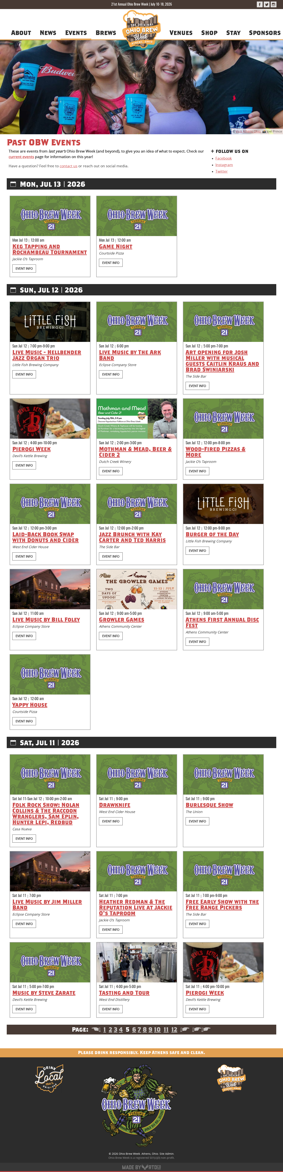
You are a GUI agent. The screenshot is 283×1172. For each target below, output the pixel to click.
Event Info (24, 268)
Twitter (221, 171)
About (21, 32)
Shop (209, 32)
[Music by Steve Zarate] (50, 962)
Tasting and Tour (124, 992)
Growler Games (121, 619)
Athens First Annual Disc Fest (222, 622)
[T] (267, 4)
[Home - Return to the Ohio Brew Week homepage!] (141, 29)
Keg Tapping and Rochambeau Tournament (49, 249)
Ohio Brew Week (129, 1153)
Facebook (223, 158)
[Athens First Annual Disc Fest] (223, 589)
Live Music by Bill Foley (46, 619)
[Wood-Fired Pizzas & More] (223, 419)
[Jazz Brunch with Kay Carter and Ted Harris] (137, 504)
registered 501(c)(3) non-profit (155, 1158)
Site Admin (167, 1153)
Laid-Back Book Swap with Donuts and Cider (45, 537)
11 (166, 1029)
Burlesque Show (209, 805)
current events (21, 156)
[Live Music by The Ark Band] (137, 322)
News (48, 32)
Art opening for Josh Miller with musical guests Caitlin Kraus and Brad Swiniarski (222, 360)
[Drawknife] (137, 775)
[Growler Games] (137, 589)
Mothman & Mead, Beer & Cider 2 (135, 452)
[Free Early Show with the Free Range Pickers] (223, 871)
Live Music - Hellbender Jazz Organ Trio (46, 355)
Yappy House (29, 705)
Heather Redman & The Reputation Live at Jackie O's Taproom (135, 907)
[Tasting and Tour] (137, 962)
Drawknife (114, 805)
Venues (181, 32)
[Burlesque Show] (223, 775)
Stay (233, 32)
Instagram (224, 164)
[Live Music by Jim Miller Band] (50, 871)
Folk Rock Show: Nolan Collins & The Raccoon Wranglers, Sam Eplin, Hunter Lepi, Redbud (45, 813)
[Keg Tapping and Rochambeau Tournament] (50, 216)
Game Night (115, 246)
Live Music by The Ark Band (130, 355)
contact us (68, 165)
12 (174, 1029)
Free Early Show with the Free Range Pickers (222, 904)
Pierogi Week (31, 449)
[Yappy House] (50, 675)
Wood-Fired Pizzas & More (215, 452)
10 (157, 1029)
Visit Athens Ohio (248, 131)
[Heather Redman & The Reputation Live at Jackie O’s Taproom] (137, 871)
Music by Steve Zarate (43, 992)
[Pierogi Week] (50, 419)
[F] (260, 4)
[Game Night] (137, 216)
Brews (105, 32)
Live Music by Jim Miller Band (47, 904)
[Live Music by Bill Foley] (50, 589)
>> (201, 1029)
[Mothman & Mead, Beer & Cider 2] (137, 419)
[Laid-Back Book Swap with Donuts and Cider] (50, 504)
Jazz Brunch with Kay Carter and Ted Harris (132, 537)
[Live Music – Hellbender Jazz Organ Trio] (50, 322)
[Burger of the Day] (223, 504)
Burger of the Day (212, 534)
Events (76, 32)
